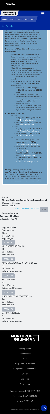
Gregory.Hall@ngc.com (28, 120)
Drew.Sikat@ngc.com (27, 155)
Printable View (34, 208)
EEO (25, 359)
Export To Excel (21, 208)
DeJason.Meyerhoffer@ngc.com (27, 162)
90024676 (8, 309)
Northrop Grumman (9, 13)
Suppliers (25, 379)
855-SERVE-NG (33, 391)
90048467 (8, 242)
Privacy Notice (25, 348)
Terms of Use (25, 353)
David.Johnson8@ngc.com (25, 151)
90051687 (8, 276)
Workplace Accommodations (25, 369)
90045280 (8, 292)
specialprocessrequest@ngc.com (28, 144)
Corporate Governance (25, 364)
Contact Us (25, 384)
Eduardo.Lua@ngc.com (26, 135)
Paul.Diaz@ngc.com (27, 124)
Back (44, 209)
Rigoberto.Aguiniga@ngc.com (30, 131)
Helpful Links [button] (7, 26)
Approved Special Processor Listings (18, 19)
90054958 (8, 259)
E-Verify (25, 374)
